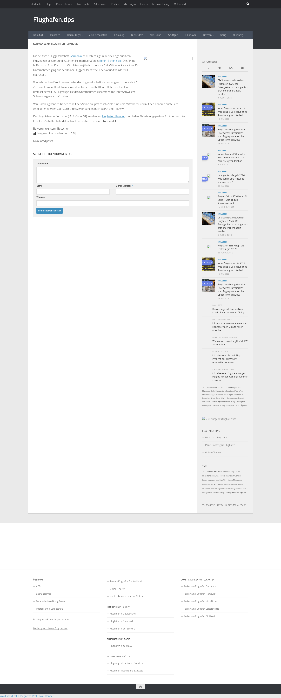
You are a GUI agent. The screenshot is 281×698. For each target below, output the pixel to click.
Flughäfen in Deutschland (123, 613)
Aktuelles (222, 77)
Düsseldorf (137, 34)
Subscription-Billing (227, 402)
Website (40, 197)
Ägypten (244, 405)
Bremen (207, 34)
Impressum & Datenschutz (49, 608)
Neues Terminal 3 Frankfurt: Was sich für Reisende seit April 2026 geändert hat (232, 157)
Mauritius (219, 395)
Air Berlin (210, 387)
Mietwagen (130, 4)
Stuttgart (173, 34)
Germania (76, 56)
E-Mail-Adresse (124, 185)
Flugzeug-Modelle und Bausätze (126, 663)
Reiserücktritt (221, 398)
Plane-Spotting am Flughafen (220, 445)
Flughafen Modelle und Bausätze (126, 670)
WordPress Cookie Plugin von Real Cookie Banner (26, 696)
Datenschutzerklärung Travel (50, 601)
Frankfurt (38, 34)
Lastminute (83, 4)
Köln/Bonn (155, 34)
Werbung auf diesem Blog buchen (50, 628)
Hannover (190, 34)
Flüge (49, 4)
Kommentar (42, 163)
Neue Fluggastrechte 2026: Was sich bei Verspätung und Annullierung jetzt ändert (232, 112)
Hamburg (119, 34)
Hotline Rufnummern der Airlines (126, 596)
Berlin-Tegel (74, 34)
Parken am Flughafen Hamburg (199, 593)
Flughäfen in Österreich (122, 621)
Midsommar (238, 395)
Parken (115, 4)
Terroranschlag (219, 405)
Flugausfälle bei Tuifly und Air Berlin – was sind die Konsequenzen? (232, 200)
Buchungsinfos (43, 593)
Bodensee (227, 387)
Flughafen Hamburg (114, 116)
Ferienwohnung (160, 4)
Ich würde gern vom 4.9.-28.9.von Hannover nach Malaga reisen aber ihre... (229, 327)
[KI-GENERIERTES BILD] (208, 155)
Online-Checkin (213, 452)
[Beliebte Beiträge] (219, 68)
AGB (38, 586)
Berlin (220, 387)
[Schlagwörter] (242, 68)
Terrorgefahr (231, 405)
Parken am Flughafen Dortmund (200, 586)
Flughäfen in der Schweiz (122, 628)
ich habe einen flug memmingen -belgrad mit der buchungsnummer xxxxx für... (230, 377)
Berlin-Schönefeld (97, 34)
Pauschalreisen (64, 4)
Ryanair (241, 398)
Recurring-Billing (208, 398)
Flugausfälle (236, 387)
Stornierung (215, 402)
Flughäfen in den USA (121, 645)
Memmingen (228, 395)
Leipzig (222, 34)
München (55, 34)
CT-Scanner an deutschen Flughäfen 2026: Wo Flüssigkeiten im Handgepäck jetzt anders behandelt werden (233, 87)
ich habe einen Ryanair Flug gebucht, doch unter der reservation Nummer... (226, 359)
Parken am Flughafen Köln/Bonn (200, 601)
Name (40, 185)
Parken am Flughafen (216, 437)
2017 (204, 387)
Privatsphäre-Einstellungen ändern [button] (51, 619)
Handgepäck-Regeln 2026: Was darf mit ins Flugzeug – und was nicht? (232, 179)
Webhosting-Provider (213, 504)
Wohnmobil (180, 4)
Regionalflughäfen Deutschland (126, 581)
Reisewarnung (232, 398)
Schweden (206, 402)
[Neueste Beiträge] (208, 68)
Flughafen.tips (53, 19)
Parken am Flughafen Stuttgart (199, 616)
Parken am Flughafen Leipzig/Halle (201, 608)
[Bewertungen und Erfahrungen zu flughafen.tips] (219, 419)
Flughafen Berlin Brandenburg (214, 391)
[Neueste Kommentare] (230, 68)
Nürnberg (238, 34)
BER (215, 387)
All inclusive (100, 4)
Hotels (143, 4)
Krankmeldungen (208, 395)
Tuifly (238, 405)
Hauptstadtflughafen (234, 391)
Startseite (36, 4)
